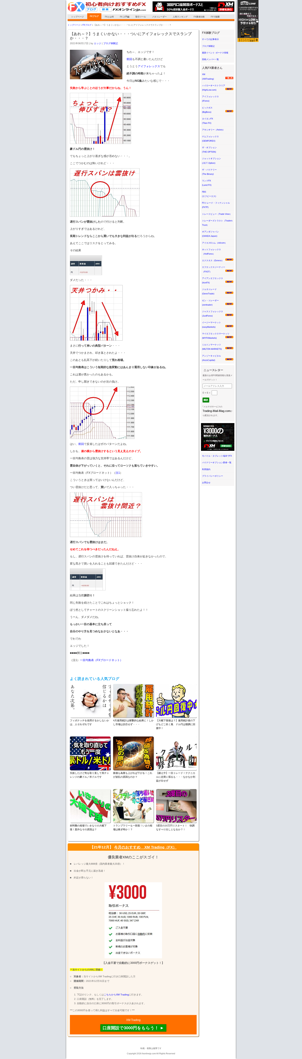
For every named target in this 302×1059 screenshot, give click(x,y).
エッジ (97, 43)
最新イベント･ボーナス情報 (215, 53)
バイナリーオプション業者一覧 (216, 462)
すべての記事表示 (210, 39)
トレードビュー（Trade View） (217, 214)
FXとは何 (109, 17)
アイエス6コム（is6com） (214, 243)
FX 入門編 (124, 17)
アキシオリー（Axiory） (213, 130)
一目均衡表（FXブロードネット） (101, 660)
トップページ (77, 17)
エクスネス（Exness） (213, 260)
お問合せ (206, 482)
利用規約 (206, 469)
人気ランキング (180, 17)
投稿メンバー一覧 (210, 59)
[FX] (107, 11)
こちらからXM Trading (116, 994)
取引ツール (140, 17)
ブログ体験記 (110, 43)
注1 (118, 472)
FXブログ (94, 16)
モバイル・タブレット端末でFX (217, 456)
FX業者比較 (199, 17)
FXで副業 (215, 17)
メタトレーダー (159, 17)
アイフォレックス (149, 66)
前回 (129, 59)
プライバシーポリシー (212, 476)
